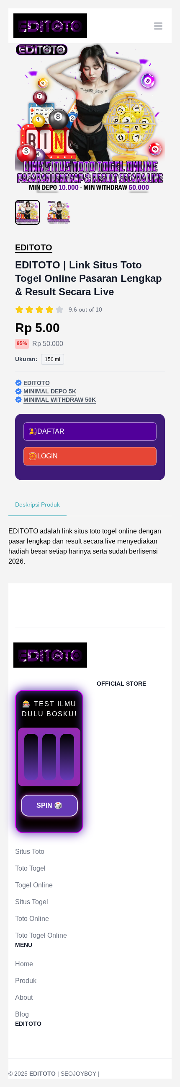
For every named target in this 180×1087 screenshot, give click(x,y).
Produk (25, 980)
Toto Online (32, 918)
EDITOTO (33, 247)
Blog (22, 1014)
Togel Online (34, 885)
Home (24, 963)
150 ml (52, 359)
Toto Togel (30, 868)
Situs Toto (29, 851)
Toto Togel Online (41, 935)
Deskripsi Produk (37, 504)
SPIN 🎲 (49, 805)
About (24, 997)
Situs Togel (31, 901)
